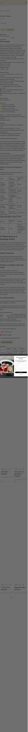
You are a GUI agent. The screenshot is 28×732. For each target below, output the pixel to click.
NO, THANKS (21, 374)
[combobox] (16, 369)
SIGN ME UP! (21, 372)
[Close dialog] (27, 356)
